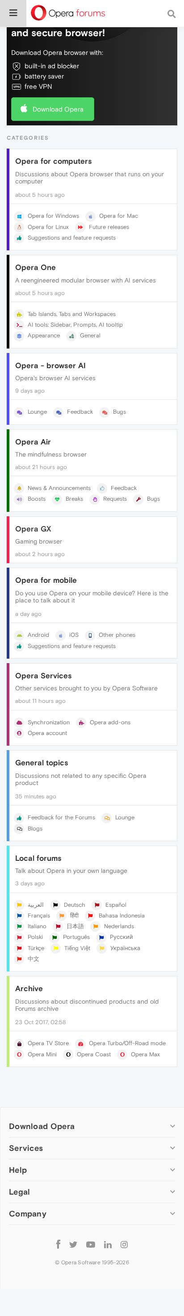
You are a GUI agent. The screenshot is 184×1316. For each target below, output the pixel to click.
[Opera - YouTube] (91, 1244)
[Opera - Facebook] (58, 1244)
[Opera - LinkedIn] (108, 1244)
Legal (19, 1191)
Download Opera (58, 109)
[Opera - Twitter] (73, 1244)
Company (27, 1213)
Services (26, 1148)
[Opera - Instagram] (124, 1244)
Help (18, 1170)
